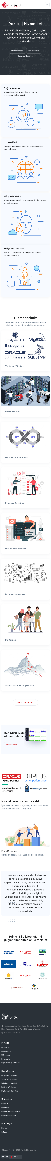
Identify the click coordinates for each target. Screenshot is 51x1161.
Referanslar (5, 1059)
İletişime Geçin (24, 56)
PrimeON (4, 1104)
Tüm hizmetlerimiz (25, 702)
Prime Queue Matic (8, 1115)
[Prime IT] (11, 4)
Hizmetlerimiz (17, 51)
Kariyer (4, 1128)
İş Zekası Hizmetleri (9, 1083)
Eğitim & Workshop (8, 1087)
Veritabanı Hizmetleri (9, 1079)
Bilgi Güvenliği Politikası (10, 1063)
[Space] (11, 1016)
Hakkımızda (5, 1047)
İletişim (4, 1132)
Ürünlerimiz (33, 51)
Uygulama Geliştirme (9, 1076)
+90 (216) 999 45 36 (12, 1033)
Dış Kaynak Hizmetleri (9, 1091)
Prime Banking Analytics (10, 1111)
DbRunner (5, 1108)
